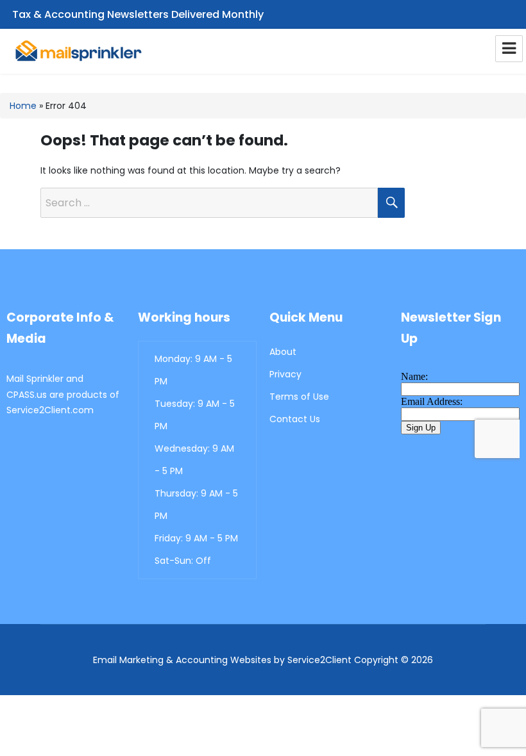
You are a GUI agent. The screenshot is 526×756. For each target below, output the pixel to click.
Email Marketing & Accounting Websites (182, 659)
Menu (509, 48)
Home (23, 105)
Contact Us (294, 419)
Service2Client (319, 659)
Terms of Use (299, 396)
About (282, 351)
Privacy (285, 374)
